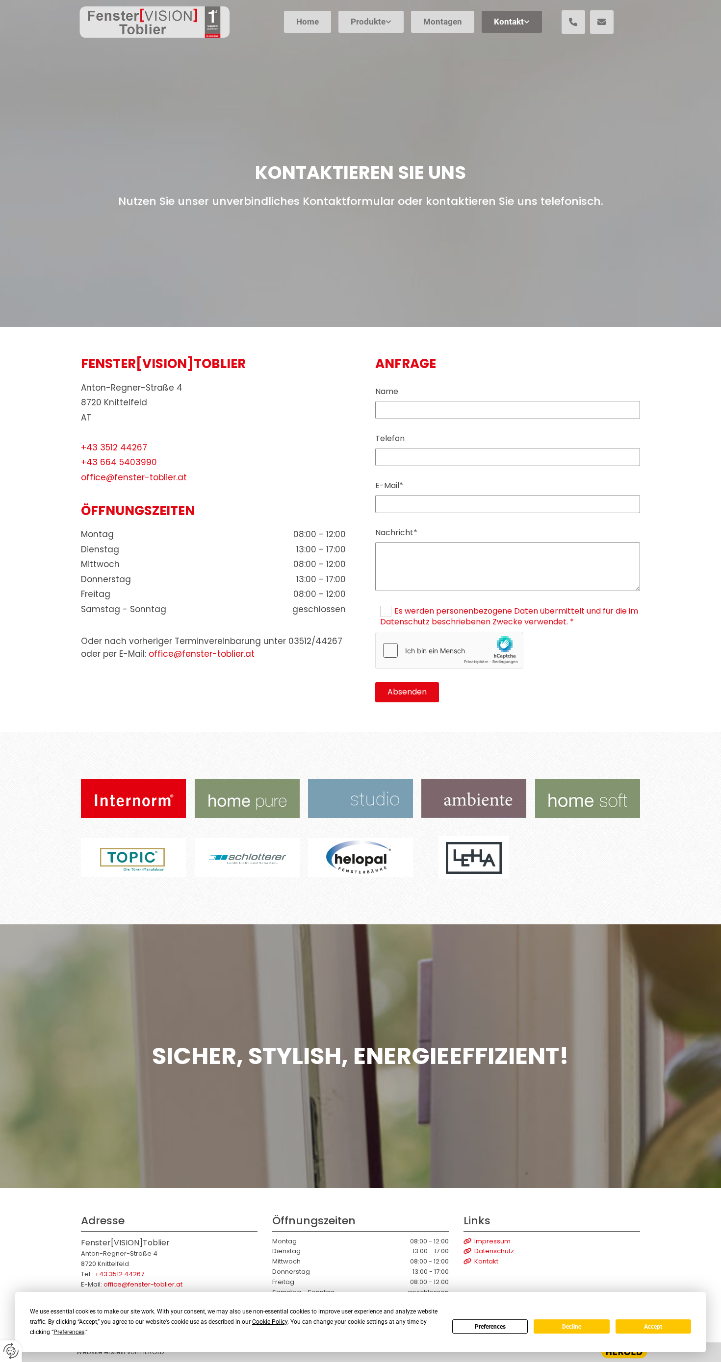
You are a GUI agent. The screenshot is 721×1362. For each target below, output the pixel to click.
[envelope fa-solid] (602, 22)
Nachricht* (396, 532)
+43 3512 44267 (114, 447)
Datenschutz (489, 1251)
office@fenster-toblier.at (134, 477)
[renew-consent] (11, 1351)
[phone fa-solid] (573, 22)
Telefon (390, 438)
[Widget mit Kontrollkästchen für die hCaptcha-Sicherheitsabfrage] (449, 650)
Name (386, 391)
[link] (370, 23)
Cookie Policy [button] (269, 1321)
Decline (571, 1326)
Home (307, 21)
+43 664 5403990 (119, 462)
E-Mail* (389, 485)
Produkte (368, 21)
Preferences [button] (68, 1332)
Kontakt (509, 21)
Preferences (490, 1326)
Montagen (442, 21)
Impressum (487, 1241)
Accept (653, 1326)
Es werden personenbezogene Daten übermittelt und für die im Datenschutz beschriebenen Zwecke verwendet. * (509, 616)
